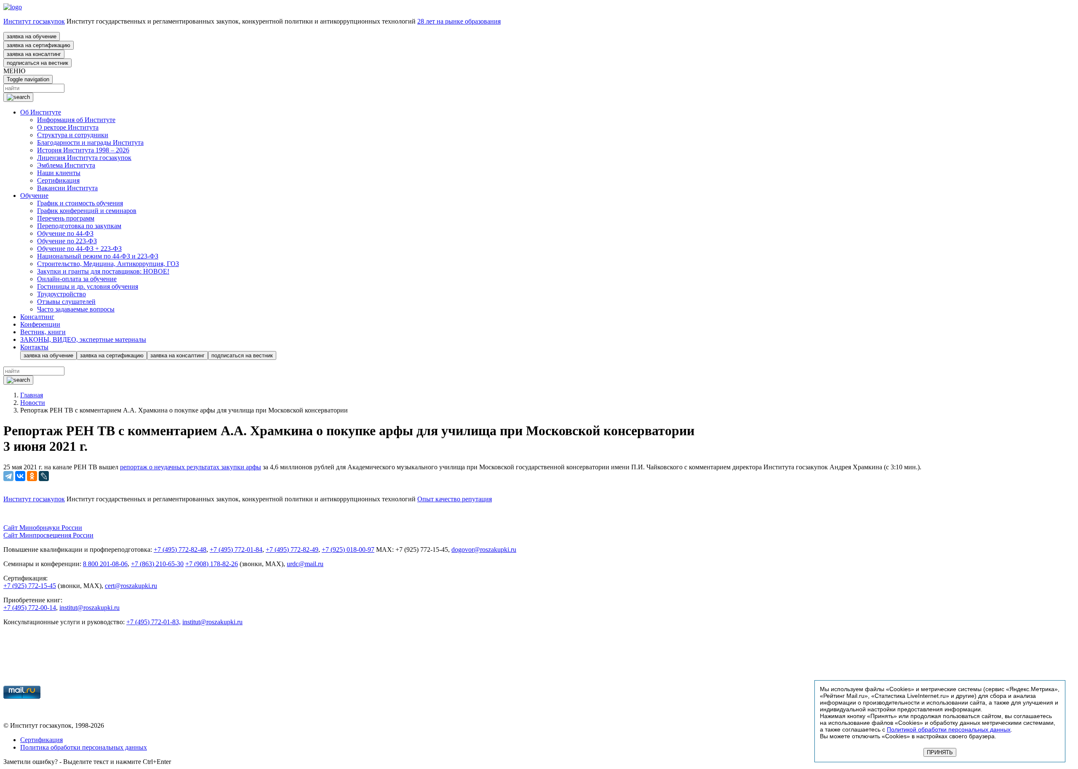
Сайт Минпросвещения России (48, 535)
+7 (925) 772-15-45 (29, 585)
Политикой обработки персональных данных (949, 729)
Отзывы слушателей (66, 301)
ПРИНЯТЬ (940, 752)
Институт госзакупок (34, 21)
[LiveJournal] (44, 476)
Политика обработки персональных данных (83, 747)
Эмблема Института (66, 165)
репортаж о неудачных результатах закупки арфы (190, 467)
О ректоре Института (68, 127)
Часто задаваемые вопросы (76, 309)
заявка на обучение (31, 36)
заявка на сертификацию (38, 45)
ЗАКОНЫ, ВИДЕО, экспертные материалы (83, 339)
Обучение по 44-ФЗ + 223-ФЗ (79, 248)
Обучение (34, 195)
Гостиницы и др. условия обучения (87, 286)
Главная (31, 395)
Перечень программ (65, 218)
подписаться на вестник (37, 63)
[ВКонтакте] (20, 476)
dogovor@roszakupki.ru (483, 549)
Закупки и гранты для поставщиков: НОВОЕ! (103, 271)
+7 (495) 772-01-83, (153, 621)
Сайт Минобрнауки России (42, 527)
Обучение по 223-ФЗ (67, 241)
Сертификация (58, 180)
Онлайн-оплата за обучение (77, 278)
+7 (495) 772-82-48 (180, 549)
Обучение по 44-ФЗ (65, 233)
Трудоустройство (61, 294)
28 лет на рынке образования (459, 21)
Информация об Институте (76, 119)
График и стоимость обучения (80, 203)
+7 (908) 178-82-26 (211, 563)
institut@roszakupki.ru (89, 607)
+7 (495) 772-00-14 (29, 607)
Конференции (40, 324)
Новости (32, 402)
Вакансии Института (67, 188)
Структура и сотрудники (72, 134)
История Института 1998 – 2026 (83, 150)
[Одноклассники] (32, 476)
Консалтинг (37, 316)
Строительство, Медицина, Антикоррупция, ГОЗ (108, 263)
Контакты (34, 347)
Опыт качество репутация (454, 499)
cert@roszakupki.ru (131, 585)
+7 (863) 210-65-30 (157, 563)
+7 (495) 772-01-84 (236, 549)
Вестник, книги (43, 331)
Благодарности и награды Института (90, 142)
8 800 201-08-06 (105, 563)
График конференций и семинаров (86, 210)
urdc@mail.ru (305, 563)
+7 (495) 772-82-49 (292, 549)
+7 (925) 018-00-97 (348, 549)
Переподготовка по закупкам (79, 225)
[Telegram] (8, 476)
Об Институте (40, 112)
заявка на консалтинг (34, 54)
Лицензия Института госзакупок (84, 157)
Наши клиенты (58, 172)
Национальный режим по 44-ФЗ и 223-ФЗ (97, 256)
